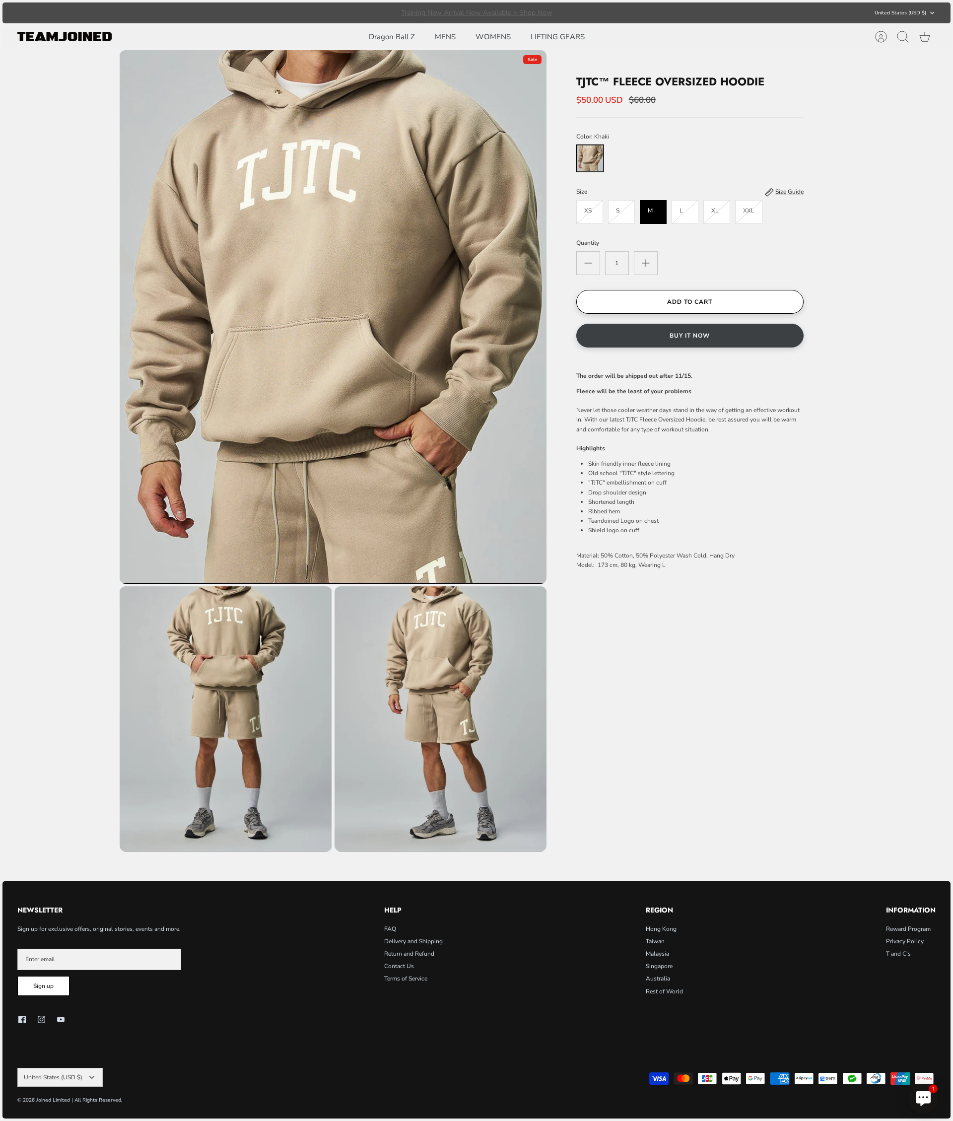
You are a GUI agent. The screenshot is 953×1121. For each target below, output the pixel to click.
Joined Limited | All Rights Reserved (78, 1100)
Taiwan (655, 941)
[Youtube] (60, 1019)
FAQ (390, 929)
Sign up (43, 986)
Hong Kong (661, 929)
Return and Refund (409, 954)
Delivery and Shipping (413, 941)
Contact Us (399, 966)
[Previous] (316, 12)
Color (592, 136)
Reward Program (908, 929)
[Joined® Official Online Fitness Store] (64, 36)
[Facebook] (22, 1019)
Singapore (659, 966)
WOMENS (493, 37)
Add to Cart (689, 302)
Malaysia (657, 954)
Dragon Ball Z (392, 37)
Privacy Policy (905, 941)
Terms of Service (405, 978)
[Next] (636, 12)
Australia (658, 978)
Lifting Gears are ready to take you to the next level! (477, 12)
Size (581, 192)
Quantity (587, 243)
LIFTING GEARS (558, 37)
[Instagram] (41, 1019)
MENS (445, 37)
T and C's (898, 954)
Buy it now (690, 336)
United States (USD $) (900, 12)
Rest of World (664, 991)
